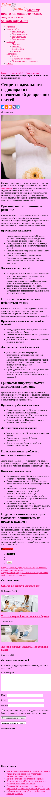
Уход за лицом (18, 31)
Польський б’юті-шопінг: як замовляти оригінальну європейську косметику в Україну (28, 787)
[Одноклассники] (6, 107)
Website (4, 705)
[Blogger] (10, 107)
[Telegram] (18, 107)
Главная (4, 73)
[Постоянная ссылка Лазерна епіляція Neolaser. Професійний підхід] (19, 641)
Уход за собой (13, 29)
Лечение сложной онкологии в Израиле (25, 779)
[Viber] (14, 107)
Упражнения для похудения (25, 61)
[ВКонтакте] (2, 107)
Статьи (10, 63)
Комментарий (7, 672)
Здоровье (11, 27)
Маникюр (16, 46)
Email (3, 700)
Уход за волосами (20, 34)
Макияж (16, 44)
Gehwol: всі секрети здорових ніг (20, 585)
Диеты (15, 56)
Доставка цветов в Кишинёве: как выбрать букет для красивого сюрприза (26, 782)
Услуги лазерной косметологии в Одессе (25, 616)
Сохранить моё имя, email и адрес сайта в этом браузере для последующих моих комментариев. (24, 711)
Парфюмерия (18, 49)
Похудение (12, 54)
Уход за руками (19, 36)
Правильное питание (22, 59)
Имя (3, 695)
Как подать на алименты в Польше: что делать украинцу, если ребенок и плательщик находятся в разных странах (28, 773)
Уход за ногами (32, 73)
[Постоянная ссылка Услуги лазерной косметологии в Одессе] (19, 611)
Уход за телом (18, 39)
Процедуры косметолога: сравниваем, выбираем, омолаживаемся (25, 573)
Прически (16, 51)
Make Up (11, 41)
